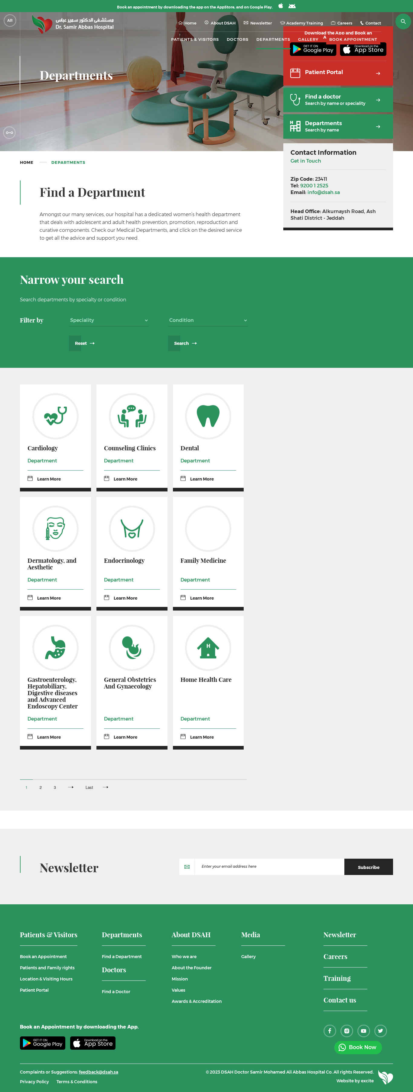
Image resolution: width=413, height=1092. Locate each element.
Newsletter (261, 23)
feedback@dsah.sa (98, 1072)
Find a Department (122, 956)
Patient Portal (34, 990)
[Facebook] (330, 1031)
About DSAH (191, 935)
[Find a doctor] (338, 110)
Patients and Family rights (47, 968)
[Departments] (338, 136)
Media (250, 935)
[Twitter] (380, 1031)
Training (337, 979)
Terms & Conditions (77, 1081)
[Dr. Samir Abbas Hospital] (73, 24)
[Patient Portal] (338, 83)
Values (178, 990)
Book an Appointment (43, 956)
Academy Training (304, 23)
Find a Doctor (116, 992)
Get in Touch (306, 161)
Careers (344, 23)
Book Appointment (353, 39)
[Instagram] (346, 1031)
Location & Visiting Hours (46, 979)
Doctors (238, 39)
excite (367, 1081)
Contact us (340, 1000)
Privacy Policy (34, 1081)
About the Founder (192, 968)
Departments (273, 39)
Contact (373, 23)
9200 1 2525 (314, 186)
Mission (180, 979)
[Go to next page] (70, 787)
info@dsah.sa (323, 192)
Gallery (308, 39)
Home (190, 23)
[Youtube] (363, 1031)
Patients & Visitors (48, 935)
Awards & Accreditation (197, 1001)
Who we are (184, 956)
